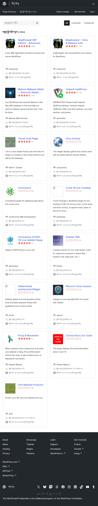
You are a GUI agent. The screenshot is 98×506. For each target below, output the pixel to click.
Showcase (31, 439)
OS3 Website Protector (30, 384)
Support (54, 444)
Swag (78, 453)
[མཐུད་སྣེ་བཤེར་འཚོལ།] (37, 23)
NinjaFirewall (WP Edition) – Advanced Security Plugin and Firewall (29, 42)
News (5, 444)
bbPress (8, 471)
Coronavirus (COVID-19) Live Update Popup (30, 238)
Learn (53, 439)
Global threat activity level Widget (29, 288)
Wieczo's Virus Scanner (78, 286)
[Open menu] (94, 4)
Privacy (6, 453)
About (5, 439)
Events (77, 444)
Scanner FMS (73, 237)
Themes (30, 444)
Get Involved (80, 439)
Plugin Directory (9, 12)
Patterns (30, 453)
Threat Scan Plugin (28, 138)
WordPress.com (11, 462)
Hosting (6, 449)
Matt (6, 466)
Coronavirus (24, 187)
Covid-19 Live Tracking (78, 187)
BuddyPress (9, 475)
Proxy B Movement (28, 335)
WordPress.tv (57, 453)
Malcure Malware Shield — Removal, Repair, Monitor (31, 91)
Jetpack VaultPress (76, 89)
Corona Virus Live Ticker (79, 335)
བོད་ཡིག (11, 487)
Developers (55, 449)
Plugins (29, 449)
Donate (79, 449)
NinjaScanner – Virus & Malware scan (77, 41)
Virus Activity (73, 138)
